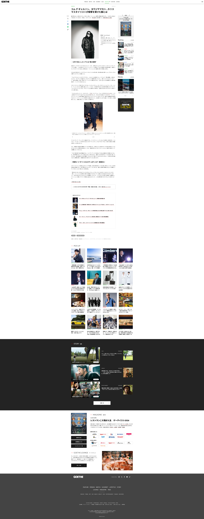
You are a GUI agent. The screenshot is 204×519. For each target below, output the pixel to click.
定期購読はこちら (78, 441)
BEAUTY (100, 494)
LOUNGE (118, 1)
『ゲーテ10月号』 (125, 424)
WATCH (90, 1)
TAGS (109, 489)
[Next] (114, 137)
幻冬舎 (117, 502)
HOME (72, 238)
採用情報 (123, 504)
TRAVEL (86, 494)
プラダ (90, 93)
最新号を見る (78, 437)
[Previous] (72, 137)
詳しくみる (79, 465)
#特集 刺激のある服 (80, 235)
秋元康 (111, 427)
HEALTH (96, 494)
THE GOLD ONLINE (111, 502)
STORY (119, 487)
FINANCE (116, 494)
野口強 (93, 17)
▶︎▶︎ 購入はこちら (105, 186)
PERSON (86, 1)
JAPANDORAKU (96, 502)
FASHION (80, 238)
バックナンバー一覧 (79, 445)
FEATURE (113, 1)
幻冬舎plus (105, 502)
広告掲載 (80, 504)
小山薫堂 (115, 427)
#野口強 (73, 235)
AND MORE (121, 494)
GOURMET (98, 1)
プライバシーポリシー (87, 504)
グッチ (109, 93)
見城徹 (123, 427)
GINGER (101, 502)
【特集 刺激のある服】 (107, 17)
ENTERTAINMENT (109, 494)
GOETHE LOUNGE (89, 502)
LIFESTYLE (107, 1)
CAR (94, 1)
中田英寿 (119, 427)
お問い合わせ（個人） (109, 504)
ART (90, 494)
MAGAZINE (103, 489)
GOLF (102, 1)
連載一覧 (102, 403)
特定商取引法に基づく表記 (99, 504)
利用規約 (92, 504)
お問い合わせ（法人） (117, 504)
